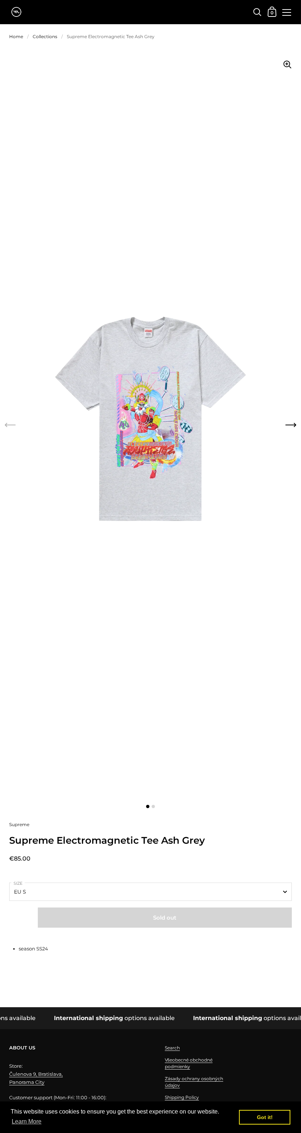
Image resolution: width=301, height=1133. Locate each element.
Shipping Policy (182, 1097)
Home (16, 36)
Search (172, 1047)
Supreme (19, 824)
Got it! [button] (265, 1117)
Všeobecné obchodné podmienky (189, 1063)
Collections (45, 36)
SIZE (18, 883)
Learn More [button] (26, 1121)
